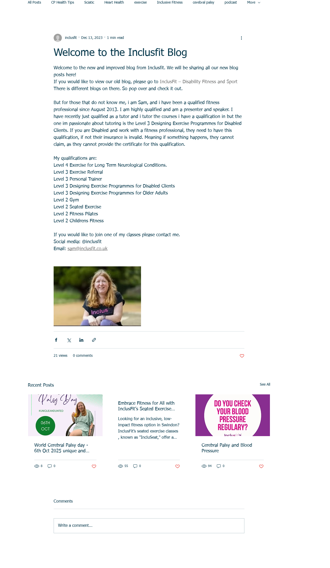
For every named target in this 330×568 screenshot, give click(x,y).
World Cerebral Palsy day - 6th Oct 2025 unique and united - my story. (61, 448)
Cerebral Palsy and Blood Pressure (227, 448)
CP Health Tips (62, 2)
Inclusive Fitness (170, 2)
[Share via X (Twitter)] (68, 339)
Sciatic (89, 2)
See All (265, 384)
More (251, 2)
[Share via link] (94, 339)
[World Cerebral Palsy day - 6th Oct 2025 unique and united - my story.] (65, 415)
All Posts (34, 2)
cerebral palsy (203, 2)
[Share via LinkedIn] (81, 339)
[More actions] (241, 38)
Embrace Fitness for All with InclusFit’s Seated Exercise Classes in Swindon (146, 406)
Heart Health (114, 2)
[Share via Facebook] (56, 339)
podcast (231, 2)
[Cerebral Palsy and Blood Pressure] (232, 415)
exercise (140, 2)
